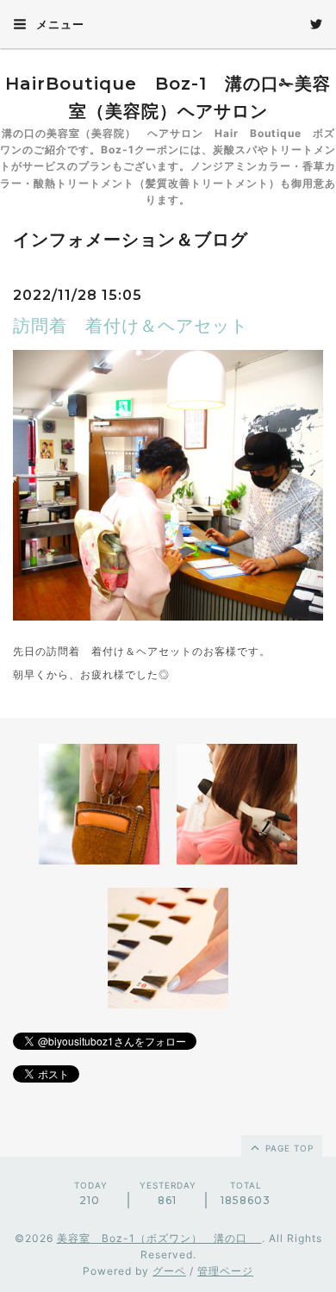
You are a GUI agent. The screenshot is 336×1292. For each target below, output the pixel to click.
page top (288, 1148)
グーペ (169, 1270)
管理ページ (225, 1270)
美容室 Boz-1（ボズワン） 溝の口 (159, 1238)
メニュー (58, 24)
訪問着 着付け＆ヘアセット (130, 325)
